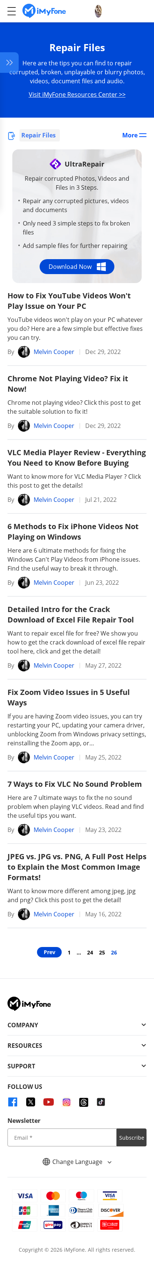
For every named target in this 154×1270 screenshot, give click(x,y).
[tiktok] (101, 1102)
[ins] (66, 1102)
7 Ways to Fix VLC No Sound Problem (74, 784)
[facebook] (12, 1102)
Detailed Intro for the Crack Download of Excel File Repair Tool (70, 614)
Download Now (70, 267)
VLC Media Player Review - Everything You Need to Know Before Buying (76, 457)
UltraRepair (84, 163)
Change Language (78, 1162)
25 (102, 952)
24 (90, 952)
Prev (49, 952)
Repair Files (38, 135)
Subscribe (131, 1137)
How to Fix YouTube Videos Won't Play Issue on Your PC (69, 301)
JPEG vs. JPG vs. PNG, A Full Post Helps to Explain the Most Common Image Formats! (77, 866)
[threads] (83, 1102)
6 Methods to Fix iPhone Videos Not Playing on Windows (73, 531)
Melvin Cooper (54, 352)
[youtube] (48, 1102)
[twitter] (30, 1102)
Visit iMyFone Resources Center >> (77, 94)
